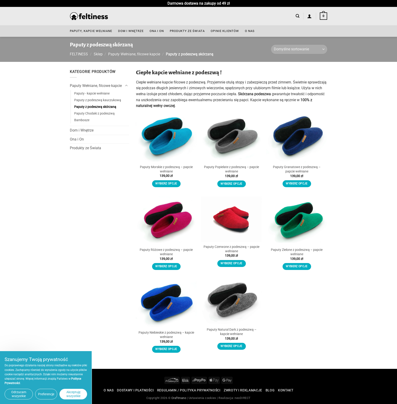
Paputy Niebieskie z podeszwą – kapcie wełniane (166, 335)
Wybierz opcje (166, 183)
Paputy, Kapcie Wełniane (91, 31)
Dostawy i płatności (135, 390)
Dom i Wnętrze (131, 31)
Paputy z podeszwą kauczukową (97, 100)
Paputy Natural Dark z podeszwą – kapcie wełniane (231, 332)
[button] (297, 15)
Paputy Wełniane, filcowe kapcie (134, 54)
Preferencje (46, 394)
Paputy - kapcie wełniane (92, 93)
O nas (250, 31)
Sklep (98, 54)
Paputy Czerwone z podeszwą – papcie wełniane (231, 249)
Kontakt (285, 390)
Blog (270, 390)
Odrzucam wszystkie (18, 394)
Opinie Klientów (225, 31)
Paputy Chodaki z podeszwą (94, 113)
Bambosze (81, 120)
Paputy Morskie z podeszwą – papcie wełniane (166, 169)
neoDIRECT (243, 398)
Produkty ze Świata (187, 31)
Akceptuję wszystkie (73, 394)
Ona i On (157, 31)
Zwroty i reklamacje (243, 390)
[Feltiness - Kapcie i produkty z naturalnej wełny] (89, 16)
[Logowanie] (309, 16)
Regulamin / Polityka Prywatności (189, 390)
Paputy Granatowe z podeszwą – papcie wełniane (296, 169)
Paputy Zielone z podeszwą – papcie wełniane (297, 252)
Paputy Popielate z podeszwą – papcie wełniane (231, 169)
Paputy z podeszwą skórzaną (95, 107)
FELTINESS (79, 54)
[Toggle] (126, 86)
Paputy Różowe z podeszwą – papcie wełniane (166, 252)
